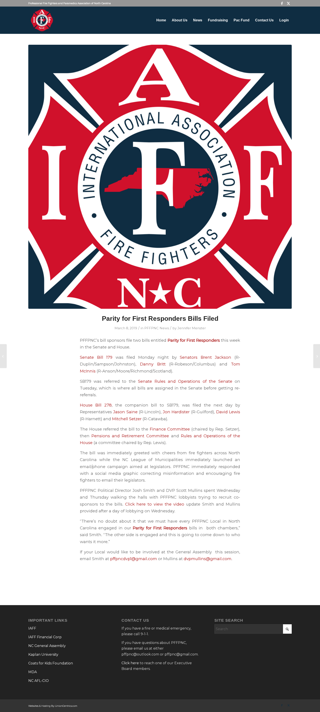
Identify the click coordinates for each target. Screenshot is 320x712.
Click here (130, 663)
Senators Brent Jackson (205, 357)
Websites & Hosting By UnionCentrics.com (52, 705)
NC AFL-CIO (38, 681)
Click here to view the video (154, 504)
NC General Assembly (47, 646)
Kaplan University (43, 654)
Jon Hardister (176, 411)
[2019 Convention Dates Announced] (3, 356)
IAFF (32, 628)
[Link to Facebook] (282, 3)
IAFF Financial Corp (45, 637)
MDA (32, 672)
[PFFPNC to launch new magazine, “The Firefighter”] (316, 356)
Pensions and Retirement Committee (130, 435)
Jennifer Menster (191, 328)
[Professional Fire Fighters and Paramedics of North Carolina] (42, 20)
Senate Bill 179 (96, 357)
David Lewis (228, 411)
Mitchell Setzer (126, 418)
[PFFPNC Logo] (160, 177)
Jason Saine (125, 411)
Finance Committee (170, 429)
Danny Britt (153, 364)
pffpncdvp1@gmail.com (133, 558)
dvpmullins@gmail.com (207, 558)
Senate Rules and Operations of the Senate (185, 381)
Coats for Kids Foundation (50, 663)
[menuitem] (161, 20)
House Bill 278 (96, 405)
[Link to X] (288, 3)
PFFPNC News (156, 328)
